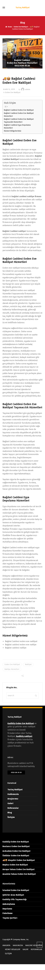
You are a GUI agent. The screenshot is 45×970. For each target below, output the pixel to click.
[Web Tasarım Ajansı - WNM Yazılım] (22, 967)
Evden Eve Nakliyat (12, 92)
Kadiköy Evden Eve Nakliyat (21, 723)
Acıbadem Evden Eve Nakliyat (16, 851)
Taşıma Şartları (9, 918)
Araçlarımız (13, 799)
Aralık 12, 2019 (9, 89)
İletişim (11, 817)
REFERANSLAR (36, 949)
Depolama (7, 909)
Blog (10, 812)
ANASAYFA (6, 945)
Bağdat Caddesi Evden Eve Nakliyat (19, 110)
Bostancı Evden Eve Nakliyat (16, 846)
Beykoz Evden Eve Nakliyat (15, 865)
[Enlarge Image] (22, 53)
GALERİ (25, 949)
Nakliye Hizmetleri (11, 669)
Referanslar (13, 808)
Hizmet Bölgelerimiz (12, 131)
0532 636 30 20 (16, 772)
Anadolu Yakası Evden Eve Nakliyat (19, 874)
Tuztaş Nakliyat (15, 789)
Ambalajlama (8, 904)
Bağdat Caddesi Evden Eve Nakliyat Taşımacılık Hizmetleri (19, 120)
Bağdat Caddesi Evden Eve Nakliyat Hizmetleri (19, 114)
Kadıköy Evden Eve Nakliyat (15, 842)
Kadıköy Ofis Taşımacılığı (14, 899)
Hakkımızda (13, 794)
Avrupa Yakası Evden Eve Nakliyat (18, 869)
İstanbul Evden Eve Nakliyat (15, 890)
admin (27, 89)
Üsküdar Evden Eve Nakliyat (15, 855)
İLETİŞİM (8, 954)
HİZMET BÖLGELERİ (12, 949)
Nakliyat (28, 664)
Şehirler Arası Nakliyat (13, 895)
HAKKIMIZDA (18, 945)
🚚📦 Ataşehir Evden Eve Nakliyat (18, 860)
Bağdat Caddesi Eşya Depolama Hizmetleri (17, 126)
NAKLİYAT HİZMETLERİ (33, 945)
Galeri (10, 803)
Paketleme (7, 913)
